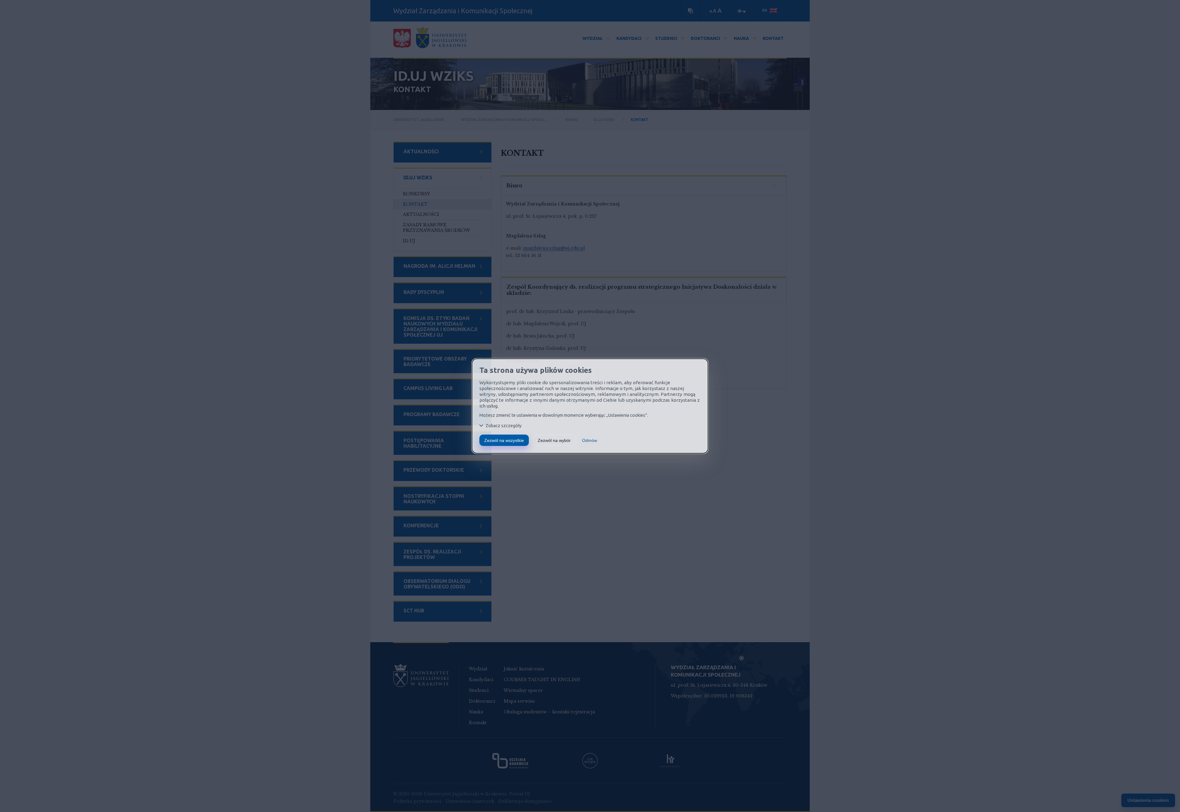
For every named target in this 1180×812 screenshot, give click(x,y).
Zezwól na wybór (554, 440)
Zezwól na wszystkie (504, 440)
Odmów (589, 440)
